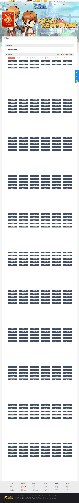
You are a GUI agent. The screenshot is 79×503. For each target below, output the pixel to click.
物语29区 (24, 443)
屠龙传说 (45, 486)
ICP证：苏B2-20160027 (27, 497)
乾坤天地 (22, 486)
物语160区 (35, 261)
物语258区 (68, 140)
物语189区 (35, 223)
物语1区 (67, 455)
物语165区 (46, 258)
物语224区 (46, 182)
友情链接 (67, 485)
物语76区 (35, 373)
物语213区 (35, 188)
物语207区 (35, 214)
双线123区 (46, 302)
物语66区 (13, 379)
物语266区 (46, 137)
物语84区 (13, 370)
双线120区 (13, 328)
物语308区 (24, 64)
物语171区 (46, 255)
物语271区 (57, 111)
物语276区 (68, 108)
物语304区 (68, 64)
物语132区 (13, 299)
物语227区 (13, 182)
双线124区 (35, 302)
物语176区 (57, 252)
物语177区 (46, 252)
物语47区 (24, 411)
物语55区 (68, 405)
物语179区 (24, 252)
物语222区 (68, 182)
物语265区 (57, 137)
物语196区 (35, 220)
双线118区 (35, 328)
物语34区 (35, 417)
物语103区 (68, 334)
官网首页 (7, 4)
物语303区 (13, 67)
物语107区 (24, 334)
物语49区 (68, 408)
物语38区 (57, 414)
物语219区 (35, 185)
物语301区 (35, 67)
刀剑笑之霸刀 (23, 490)
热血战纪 (33, 487)
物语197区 (13, 220)
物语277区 (57, 108)
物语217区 (57, 185)
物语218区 (46, 185)
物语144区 (13, 293)
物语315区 (12, 49)
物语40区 (35, 414)
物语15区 (46, 449)
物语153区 (46, 264)
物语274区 (24, 111)
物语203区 (13, 217)
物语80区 (57, 370)
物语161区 (24, 261)
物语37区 (68, 414)
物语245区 (13, 150)
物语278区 (46, 108)
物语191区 (13, 223)
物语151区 (68, 264)
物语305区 (57, 64)
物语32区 (57, 417)
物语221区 (13, 185)
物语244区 (24, 150)
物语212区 (46, 188)
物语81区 (46, 370)
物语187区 (57, 223)
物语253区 (57, 143)
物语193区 (57, 220)
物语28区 (35, 443)
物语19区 (68, 446)
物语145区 (68, 290)
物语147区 (46, 290)
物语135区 (46, 296)
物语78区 (13, 373)
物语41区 (24, 414)
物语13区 (68, 449)
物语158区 (57, 261)
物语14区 (57, 449)
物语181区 (68, 226)
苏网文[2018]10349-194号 (36, 497)
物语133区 (68, 296)
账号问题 (56, 486)
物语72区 (13, 376)
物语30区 (13, 443)
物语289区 (68, 102)
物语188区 (46, 223)
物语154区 (35, 264)
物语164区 (57, 258)
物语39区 (46, 414)
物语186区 (68, 223)
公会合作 (67, 487)
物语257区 (13, 143)
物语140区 (57, 293)
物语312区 (46, 61)
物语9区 (45, 452)
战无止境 (22, 489)
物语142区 (35, 293)
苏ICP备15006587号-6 (19, 497)
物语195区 (24, 220)
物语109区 (68, 331)
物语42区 (13, 414)
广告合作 (67, 486)
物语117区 (46, 328)
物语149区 (24, 290)
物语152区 (57, 264)
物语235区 (57, 175)
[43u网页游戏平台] (9, 497)
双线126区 (13, 302)
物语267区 (35, 137)
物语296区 (57, 99)
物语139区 (68, 293)
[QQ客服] (77, 72)
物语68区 (57, 376)
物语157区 (68, 261)
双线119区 (24, 328)
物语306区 (46, 64)
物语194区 (46, 220)
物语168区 (13, 258)
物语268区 (24, 137)
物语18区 (13, 449)
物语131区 (24, 299)
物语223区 (57, 182)
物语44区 (57, 411)
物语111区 (46, 331)
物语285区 (46, 105)
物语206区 (46, 214)
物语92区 (57, 341)
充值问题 (56, 487)
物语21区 (46, 446)
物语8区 (56, 452)
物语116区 (57, 328)
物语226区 (24, 182)
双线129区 (46, 299)
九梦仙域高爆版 (35, 490)
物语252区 (68, 143)
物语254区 (46, 143)
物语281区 (57, 226)
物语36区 (13, 417)
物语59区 (24, 405)
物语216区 (68, 185)
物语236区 (46, 175)
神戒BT (45, 490)
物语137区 (24, 296)
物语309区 (13, 64)
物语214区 (24, 188)
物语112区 (35, 331)
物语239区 (13, 175)
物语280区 (24, 108)
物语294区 (13, 102)
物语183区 (35, 226)
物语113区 (24, 331)
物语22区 (35, 446)
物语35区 (24, 417)
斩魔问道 (33, 486)
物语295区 (68, 99)
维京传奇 (33, 485)
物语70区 (35, 376)
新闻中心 (16, 4)
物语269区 (13, 137)
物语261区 (35, 140)
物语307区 (35, 64)
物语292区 (35, 102)
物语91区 (68, 341)
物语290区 (57, 102)
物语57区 (46, 405)
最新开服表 (12, 490)
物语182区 (46, 226)
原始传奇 (45, 487)
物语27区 (46, 443)
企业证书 (43, 497)
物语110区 (57, 331)
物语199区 (57, 217)
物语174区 (13, 255)
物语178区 (35, 252)
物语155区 (24, 264)
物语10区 (35, 452)
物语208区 (24, 214)
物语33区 (46, 417)
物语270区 (68, 111)
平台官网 (11, 485)
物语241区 (57, 150)
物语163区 (68, 258)
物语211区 (57, 188)
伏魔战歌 (33, 489)
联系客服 (60, 1)
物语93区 (46, 341)
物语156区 (13, 264)
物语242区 (46, 150)
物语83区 (24, 370)
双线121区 (68, 302)
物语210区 (68, 188)
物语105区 (46, 334)
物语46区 (35, 411)
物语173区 (24, 255)
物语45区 (46, 411)
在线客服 (56, 489)
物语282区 (13, 108)
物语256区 (24, 143)
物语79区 (68, 370)
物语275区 (13, 111)
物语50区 (57, 408)
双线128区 (57, 299)
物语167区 (24, 258)
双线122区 (57, 302)
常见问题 (56, 485)
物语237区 (35, 175)
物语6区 (12, 455)
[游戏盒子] (77, 81)
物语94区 (35, 341)
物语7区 (67, 452)
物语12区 (13, 452)
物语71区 (24, 376)
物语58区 (35, 405)
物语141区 (46, 293)
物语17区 (24, 449)
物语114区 (13, 331)
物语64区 (35, 379)
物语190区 (24, 223)
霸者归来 (22, 487)
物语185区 (13, 226)
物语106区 (35, 334)
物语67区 (68, 376)
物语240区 (68, 150)
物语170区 (57, 255)
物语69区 (46, 376)
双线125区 (24, 302)
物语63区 (46, 379)
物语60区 (13, 405)
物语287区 (24, 105)
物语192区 (68, 220)
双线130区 (35, 299)
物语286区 (35, 105)
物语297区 (46, 99)
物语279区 (35, 108)
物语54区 (13, 408)
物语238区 (24, 175)
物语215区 (13, 188)
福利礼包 (25, 4)
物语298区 (35, 99)
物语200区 (46, 217)
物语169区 (68, 255)
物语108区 (13, 334)
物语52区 (35, 408)
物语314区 (24, 61)
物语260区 (46, 140)
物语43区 (68, 411)
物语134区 (57, 296)
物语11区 (24, 452)
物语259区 (57, 140)
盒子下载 (51, 1)
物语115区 (68, 328)
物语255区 (35, 143)
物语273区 (35, 111)
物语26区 (57, 443)
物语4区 (34, 455)
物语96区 (13, 341)
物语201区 (35, 217)
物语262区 (24, 140)
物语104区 (57, 334)
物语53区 (24, 408)
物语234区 (68, 175)
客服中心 (65, 4)
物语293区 (24, 102)
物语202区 (24, 217)
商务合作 (67, 489)
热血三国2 (45, 485)
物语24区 (13, 446)
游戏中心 (11, 489)
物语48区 (13, 411)
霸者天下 (22, 485)
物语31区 (68, 417)
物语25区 (68, 443)
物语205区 (57, 214)
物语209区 (13, 214)
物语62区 (57, 379)
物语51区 (46, 408)
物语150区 (13, 290)
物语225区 (35, 182)
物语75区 (46, 373)
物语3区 (45, 455)
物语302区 (24, 67)
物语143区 (24, 293)
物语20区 (57, 446)
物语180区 (13, 252)
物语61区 (68, 379)
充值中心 (56, 4)
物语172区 (35, 255)
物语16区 (35, 449)
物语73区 (68, 373)
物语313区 (35, 61)
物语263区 (13, 140)
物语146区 (57, 290)
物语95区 (24, 341)
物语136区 (35, 296)
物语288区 (13, 105)
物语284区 (57, 105)
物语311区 (57, 61)
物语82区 (35, 370)
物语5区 (23, 455)
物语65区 (24, 379)
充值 (57, 1)
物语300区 (13, 99)
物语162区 (13, 261)
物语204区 (68, 214)
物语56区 (57, 405)
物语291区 (46, 102)
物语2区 (56, 455)
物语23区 (24, 446)
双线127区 (68, 299)
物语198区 (68, 217)
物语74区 (57, 373)
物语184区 (24, 226)
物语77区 (24, 373)
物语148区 (35, 290)
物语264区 (68, 137)
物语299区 (24, 99)
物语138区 (13, 296)
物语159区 (46, 261)
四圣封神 (45, 489)
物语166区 (35, 258)
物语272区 (46, 111)
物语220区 (24, 185)
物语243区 (35, 150)
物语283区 (68, 105)
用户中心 (11, 486)
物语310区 (68, 61)
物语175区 (68, 252)
